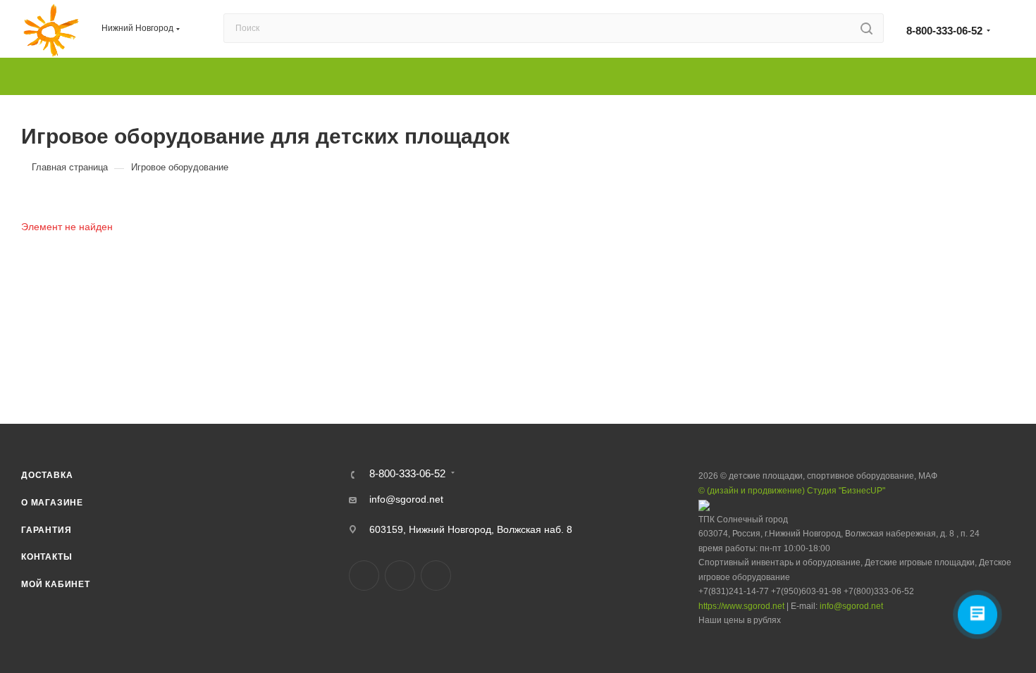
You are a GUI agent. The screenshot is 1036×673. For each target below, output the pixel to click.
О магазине (52, 503)
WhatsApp (436, 575)
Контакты (46, 557)
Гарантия (46, 530)
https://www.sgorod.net (741, 606)
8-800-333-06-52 (944, 31)
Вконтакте (364, 575)
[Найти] (866, 28)
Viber (400, 575)
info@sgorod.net (406, 499)
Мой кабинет (55, 584)
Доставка (47, 475)
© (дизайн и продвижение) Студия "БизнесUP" (791, 491)
